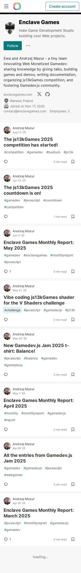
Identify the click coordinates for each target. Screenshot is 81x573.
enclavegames (35, 255)
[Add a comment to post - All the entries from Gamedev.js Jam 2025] (6, 484)
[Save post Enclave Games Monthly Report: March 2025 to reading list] (72, 539)
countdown (52, 200)
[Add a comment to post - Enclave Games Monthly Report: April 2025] (6, 429)
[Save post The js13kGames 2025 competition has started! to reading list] (72, 161)
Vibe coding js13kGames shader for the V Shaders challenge (39, 300)
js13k (68, 152)
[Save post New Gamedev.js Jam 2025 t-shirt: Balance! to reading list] (72, 374)
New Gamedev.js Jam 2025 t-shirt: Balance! (36, 348)
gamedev (35, 152)
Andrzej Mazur (23, 128)
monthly (11, 413)
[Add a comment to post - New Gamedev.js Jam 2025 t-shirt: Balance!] (6, 374)
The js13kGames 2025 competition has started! (31, 142)
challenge (12, 310)
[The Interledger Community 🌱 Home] (17, 6)
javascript (32, 200)
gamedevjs (53, 310)
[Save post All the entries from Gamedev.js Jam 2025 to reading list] (72, 484)
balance (31, 358)
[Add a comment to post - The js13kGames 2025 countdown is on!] (6, 216)
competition (14, 152)
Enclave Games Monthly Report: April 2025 (39, 403)
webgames (13, 475)
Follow (12, 45)
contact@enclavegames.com (25, 111)
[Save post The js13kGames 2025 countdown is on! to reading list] (72, 216)
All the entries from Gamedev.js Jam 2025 (38, 458)
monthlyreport (61, 255)
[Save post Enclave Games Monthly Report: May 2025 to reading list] (72, 271)
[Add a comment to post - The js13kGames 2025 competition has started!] (6, 161)
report (9, 420)
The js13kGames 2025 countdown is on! (28, 190)
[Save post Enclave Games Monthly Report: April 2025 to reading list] (72, 429)
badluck (53, 152)
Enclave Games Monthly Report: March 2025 (39, 513)
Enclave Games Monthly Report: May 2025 (39, 245)
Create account (62, 6)
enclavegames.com (18, 94)
